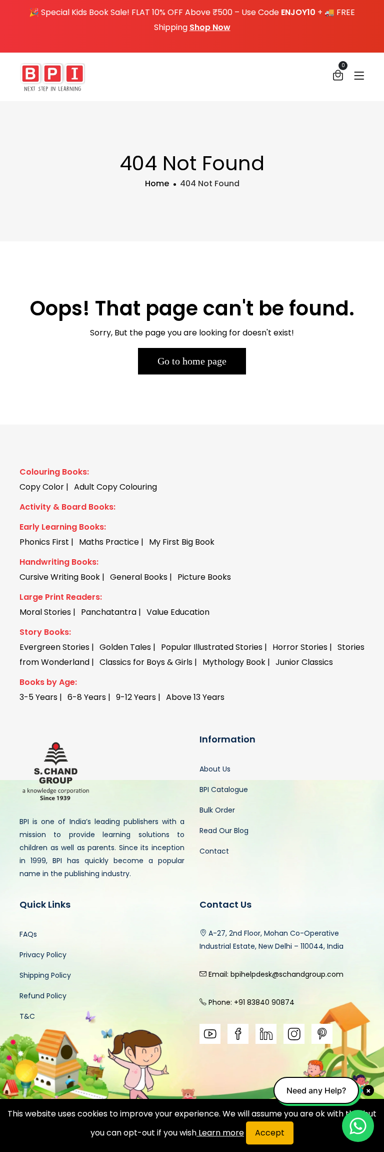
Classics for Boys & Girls (146, 662)
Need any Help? (316, 1090)
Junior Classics (304, 662)
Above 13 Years (195, 697)
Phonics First (44, 542)
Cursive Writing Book (60, 577)
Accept (269, 1132)
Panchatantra (108, 612)
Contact (214, 851)
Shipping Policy (45, 975)
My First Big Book (181, 542)
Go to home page (192, 360)
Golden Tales (125, 647)
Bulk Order (217, 810)
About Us (215, 769)
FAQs (28, 934)
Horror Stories (300, 647)
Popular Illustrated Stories (211, 647)
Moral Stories (45, 612)
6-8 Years (87, 697)
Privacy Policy (43, 955)
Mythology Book (234, 662)
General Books (139, 577)
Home (157, 183)
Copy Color (42, 487)
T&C (27, 1016)
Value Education (178, 612)
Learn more (220, 1132)
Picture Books (204, 577)
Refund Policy (43, 996)
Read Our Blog (224, 831)
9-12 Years (136, 697)
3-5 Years (39, 697)
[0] (338, 77)
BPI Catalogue (224, 790)
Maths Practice (109, 542)
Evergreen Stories (55, 647)
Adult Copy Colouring (115, 487)
